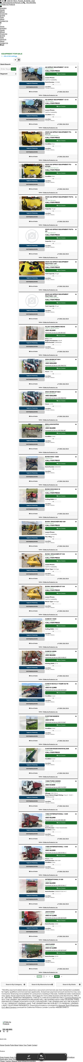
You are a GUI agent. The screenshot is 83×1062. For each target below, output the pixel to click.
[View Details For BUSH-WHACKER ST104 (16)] (32, 560)
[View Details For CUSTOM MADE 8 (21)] (32, 723)
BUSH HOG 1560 (52, 457)
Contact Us (4, 21)
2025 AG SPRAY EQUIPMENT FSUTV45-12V (56, 263)
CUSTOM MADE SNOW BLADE (57, 749)
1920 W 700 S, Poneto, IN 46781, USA (20, 1)
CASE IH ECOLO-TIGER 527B (56, 684)
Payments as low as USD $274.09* (56, 690)
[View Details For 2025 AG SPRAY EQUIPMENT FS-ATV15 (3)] (32, 138)
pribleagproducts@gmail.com (12, 3)
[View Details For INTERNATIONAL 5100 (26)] (32, 886)
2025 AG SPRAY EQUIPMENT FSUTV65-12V (56, 295)
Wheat (2, 12)
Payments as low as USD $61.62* (55, 332)
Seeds (2, 10)
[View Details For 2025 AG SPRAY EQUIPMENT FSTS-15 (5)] (32, 203)
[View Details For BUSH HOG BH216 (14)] (32, 496)
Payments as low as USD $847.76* (55, 365)
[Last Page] (61, 976)
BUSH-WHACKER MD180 (55, 522)
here (38, 996)
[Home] (7, 4)
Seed (20, 1061)
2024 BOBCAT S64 (53, 359)
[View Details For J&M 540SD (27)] (32, 918)
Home (2, 26)
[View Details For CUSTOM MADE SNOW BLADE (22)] (32, 755)
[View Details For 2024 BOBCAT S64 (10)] (32, 366)
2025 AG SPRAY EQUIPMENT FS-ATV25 (58, 165)
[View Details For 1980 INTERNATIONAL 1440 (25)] (32, 853)
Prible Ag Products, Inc (50, 95)
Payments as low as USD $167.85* (56, 787)
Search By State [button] (69, 984)
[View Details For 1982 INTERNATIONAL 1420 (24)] (32, 820)
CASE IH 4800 (50, 651)
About (2, 19)
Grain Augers (4, 1057)
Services (3, 39)
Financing (3, 14)
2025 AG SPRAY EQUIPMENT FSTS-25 (59, 230)
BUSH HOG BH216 (52, 489)
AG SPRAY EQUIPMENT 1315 (56, 100)
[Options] (76, 67)
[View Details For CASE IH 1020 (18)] (32, 625)
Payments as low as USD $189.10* (56, 657)
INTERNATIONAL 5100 (54, 879)
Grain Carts (14, 1057)
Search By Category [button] (14, 984)
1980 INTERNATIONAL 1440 (56, 847)
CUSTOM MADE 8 (52, 716)
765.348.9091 (30, 3)
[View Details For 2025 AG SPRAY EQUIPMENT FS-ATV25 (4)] (32, 171)
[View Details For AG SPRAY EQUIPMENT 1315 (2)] (32, 106)
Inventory (3, 8)
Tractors (8, 1061)
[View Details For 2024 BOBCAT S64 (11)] (32, 398)
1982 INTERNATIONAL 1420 (56, 814)
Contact (34, 1045)
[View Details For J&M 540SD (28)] (32, 951)
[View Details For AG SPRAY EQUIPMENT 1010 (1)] (32, 74)
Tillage (2, 1061)
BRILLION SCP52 (52, 424)
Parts (2, 17)
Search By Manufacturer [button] (41, 984)
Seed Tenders (14, 1059)
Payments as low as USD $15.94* (55, 722)
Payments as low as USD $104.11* (56, 852)
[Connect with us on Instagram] (4, 1)
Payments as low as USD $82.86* (55, 430)
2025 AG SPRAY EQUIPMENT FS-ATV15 (58, 133)
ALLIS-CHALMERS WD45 (55, 327)
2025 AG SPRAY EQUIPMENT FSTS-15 (59, 198)
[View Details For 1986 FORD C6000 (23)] (32, 787)
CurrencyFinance (71, 998)
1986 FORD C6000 (53, 781)
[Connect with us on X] (2, 1)
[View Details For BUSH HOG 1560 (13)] (32, 463)
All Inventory (31, 1061)
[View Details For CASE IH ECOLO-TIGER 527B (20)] (32, 690)
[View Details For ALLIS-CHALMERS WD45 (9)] (32, 333)
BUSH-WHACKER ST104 (55, 554)
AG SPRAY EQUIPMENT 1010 (56, 67)
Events (2, 15)
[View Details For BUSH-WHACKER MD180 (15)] (32, 528)
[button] (15, 60)
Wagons (14, 1061)
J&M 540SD (50, 912)
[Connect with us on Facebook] (0, 1)
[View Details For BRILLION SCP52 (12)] (32, 431)
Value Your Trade (25, 1045)
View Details (61, 74)
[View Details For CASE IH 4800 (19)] (32, 658)
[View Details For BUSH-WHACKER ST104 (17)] (32, 593)
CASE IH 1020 (50, 619)
